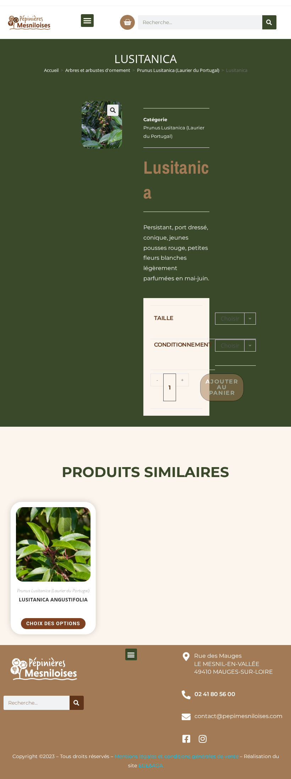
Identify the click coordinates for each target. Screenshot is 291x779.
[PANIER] (127, 22)
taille (164, 318)
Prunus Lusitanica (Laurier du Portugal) (178, 70)
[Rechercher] (269, 22)
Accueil (51, 70)
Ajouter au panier (221, 387)
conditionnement (183, 344)
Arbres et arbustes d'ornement (97, 70)
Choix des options (53, 623)
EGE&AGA (150, 765)
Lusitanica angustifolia (53, 599)
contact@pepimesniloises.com (238, 716)
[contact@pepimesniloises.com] (186, 716)
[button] (87, 20)
